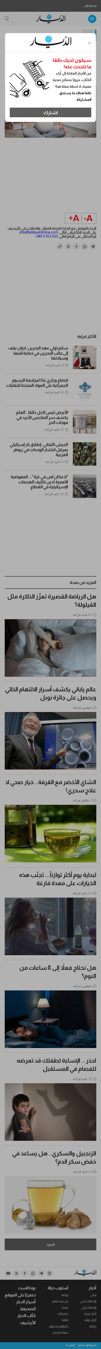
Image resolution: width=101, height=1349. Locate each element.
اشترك (50, 112)
